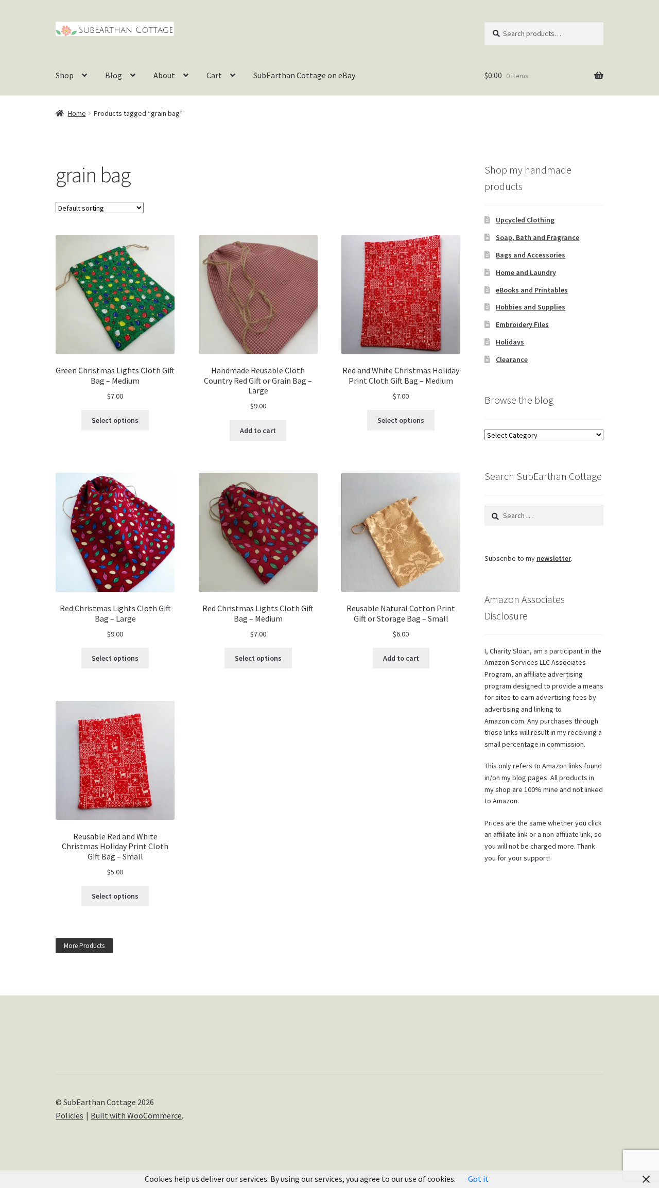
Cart (214, 75)
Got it (478, 1179)
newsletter (553, 558)
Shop (65, 75)
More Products (84, 945)
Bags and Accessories (530, 255)
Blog (113, 75)
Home (77, 113)
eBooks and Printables (532, 290)
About (164, 75)
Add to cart (258, 430)
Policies (69, 1115)
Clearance (512, 359)
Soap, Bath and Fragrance (537, 237)
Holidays (510, 342)
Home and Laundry (526, 272)
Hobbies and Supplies (530, 307)
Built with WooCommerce (136, 1115)
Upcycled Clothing (525, 220)
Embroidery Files (522, 324)
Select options (115, 420)
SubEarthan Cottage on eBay (304, 75)
